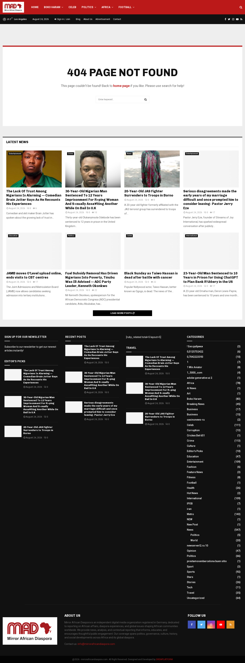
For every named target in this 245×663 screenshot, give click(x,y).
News (129, 154)
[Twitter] (201, 625)
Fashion (191, 466)
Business (192, 409)
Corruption (193, 430)
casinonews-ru (196, 419)
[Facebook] (192, 625)
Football (125, 7)
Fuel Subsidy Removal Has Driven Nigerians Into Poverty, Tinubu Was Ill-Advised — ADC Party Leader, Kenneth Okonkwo (91, 279)
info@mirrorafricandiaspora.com (96, 644)
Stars (190, 577)
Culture (191, 445)
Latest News (17, 142)
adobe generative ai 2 (199, 377)
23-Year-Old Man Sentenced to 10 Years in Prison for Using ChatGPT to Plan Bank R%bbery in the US (210, 277)
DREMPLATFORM (164, 659)
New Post (192, 524)
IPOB (190, 503)
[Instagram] (211, 625)
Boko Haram (52, 7)
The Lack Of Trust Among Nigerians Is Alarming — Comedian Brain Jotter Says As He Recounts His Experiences (33, 197)
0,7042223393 (195, 356)
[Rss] (230, 625)
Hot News (192, 493)
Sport (190, 566)
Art (188, 393)
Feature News (195, 472)
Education (13, 236)
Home (35, 7)
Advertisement (102, 19)
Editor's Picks (195, 451)
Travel (190, 592)
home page (121, 86)
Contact (117, 19)
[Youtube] (221, 625)
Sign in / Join (63, 19)
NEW (189, 519)
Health (190, 487)
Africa (106, 7)
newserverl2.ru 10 (197, 545)
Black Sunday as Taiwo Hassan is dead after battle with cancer (151, 275)
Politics (87, 7)
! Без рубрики (195, 346)
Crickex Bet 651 (196, 435)
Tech (189, 587)
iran (189, 508)
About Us (87, 19)
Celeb (72, 7)
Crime (70, 154)
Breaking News (195, 404)
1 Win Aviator (194, 367)
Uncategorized (195, 598)
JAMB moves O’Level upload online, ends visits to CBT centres (34, 275)
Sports (191, 571)
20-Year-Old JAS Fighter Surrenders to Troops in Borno (148, 193)
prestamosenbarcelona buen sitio (207, 561)
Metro (190, 514)
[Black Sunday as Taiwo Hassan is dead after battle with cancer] (152, 251)
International (191, 236)
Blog (78, 19)
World (194, 540)
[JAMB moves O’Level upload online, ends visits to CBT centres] (34, 251)
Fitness (191, 477)
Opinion (191, 550)
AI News (191, 388)
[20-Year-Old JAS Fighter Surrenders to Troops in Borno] (152, 168)
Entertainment (15, 154)
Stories (191, 582)
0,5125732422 (195, 351)
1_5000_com (194, 372)
